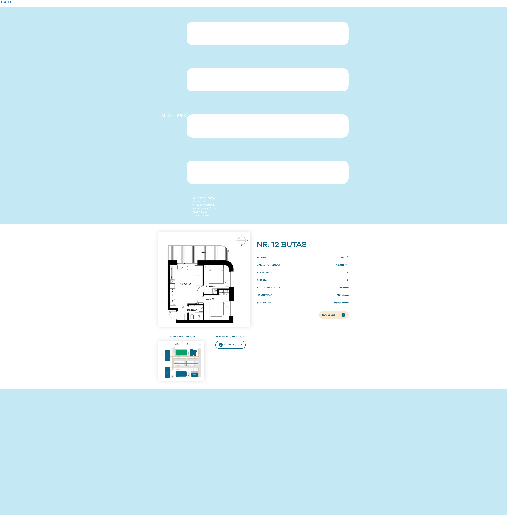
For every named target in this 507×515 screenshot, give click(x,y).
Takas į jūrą (5, 1)
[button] (268, 103)
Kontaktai (201, 215)
